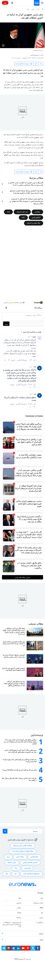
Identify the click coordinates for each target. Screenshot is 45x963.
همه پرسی (27, 868)
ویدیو (41, 917)
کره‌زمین (18, 903)
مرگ (16, 868)
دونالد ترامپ (20, 857)
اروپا (41, 898)
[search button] (5, 831)
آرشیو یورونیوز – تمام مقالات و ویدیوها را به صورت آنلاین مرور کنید (12, 924)
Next (41, 907)
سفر (42, 912)
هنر (15, 873)
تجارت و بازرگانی (38, 903)
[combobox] (22, 831)
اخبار (38, 9)
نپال (6, 873)
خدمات (41, 933)
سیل (8, 857)
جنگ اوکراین (34, 857)
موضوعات (40, 892)
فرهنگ (19, 912)
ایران (27, 9)
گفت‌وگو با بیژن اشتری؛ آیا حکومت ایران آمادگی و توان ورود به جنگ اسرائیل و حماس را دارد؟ (25, 184)
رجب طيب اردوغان (22, 212)
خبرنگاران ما (39, 922)
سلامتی (19, 907)
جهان (33, 9)
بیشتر (41, 939)
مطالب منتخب (35, 624)
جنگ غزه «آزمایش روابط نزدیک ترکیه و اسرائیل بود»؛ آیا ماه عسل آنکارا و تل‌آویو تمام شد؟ (26, 192)
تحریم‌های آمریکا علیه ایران (31, 873)
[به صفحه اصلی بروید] (36, 3)
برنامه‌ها (18, 917)
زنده (5, 3)
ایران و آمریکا (12, 862)
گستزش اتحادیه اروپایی (30, 862)
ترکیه (23, 217)
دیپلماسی (37, 212)
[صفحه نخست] (42, 9)
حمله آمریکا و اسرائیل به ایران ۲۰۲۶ (22, 851)
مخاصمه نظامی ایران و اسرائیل (22, 845)
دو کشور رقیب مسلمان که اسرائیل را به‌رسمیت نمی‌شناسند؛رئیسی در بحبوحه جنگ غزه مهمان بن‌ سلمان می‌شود (26, 201)
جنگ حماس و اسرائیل (33, 223)
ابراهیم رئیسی (36, 217)
